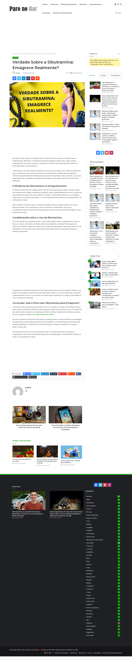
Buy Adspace (46, 13)
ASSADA (89, 573)
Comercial (89, 589)
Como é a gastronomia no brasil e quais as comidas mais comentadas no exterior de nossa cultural (110, 293)
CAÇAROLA (90, 586)
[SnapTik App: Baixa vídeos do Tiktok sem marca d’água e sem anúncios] (95, 264)
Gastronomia (54, 4)
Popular (103, 75)
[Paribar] (23, 8)
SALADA (89, 555)
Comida (88, 509)
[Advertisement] (66, 33)
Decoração (89, 635)
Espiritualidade (90, 626)
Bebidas (88, 524)
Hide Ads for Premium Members (62, 13)
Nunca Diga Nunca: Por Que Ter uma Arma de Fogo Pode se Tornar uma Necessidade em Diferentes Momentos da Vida (112, 182)
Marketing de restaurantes (69, 4)
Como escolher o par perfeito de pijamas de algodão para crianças (47, 461)
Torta (88, 521)
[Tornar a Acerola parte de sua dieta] (23, 451)
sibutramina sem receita (45, 314)
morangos (89, 614)
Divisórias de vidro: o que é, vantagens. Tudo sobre (110, 305)
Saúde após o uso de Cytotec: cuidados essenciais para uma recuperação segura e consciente (109, 138)
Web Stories (82, 653)
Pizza (88, 561)
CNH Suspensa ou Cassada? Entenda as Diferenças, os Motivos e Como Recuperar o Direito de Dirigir (110, 87)
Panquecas (90, 502)
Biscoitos (89, 610)
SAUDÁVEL (89, 552)
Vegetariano (90, 632)
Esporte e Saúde (91, 518)
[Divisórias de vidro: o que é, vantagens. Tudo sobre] (95, 305)
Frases (88, 592)
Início (15, 53)
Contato (89, 653)
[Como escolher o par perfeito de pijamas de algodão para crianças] (47, 451)
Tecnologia (89, 543)
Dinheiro (89, 564)
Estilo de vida (90, 598)
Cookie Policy (73, 653)
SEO (87, 620)
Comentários (115, 75)
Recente (92, 75)
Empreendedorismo (96, 4)
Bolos (88, 499)
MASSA (88, 583)
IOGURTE (89, 604)
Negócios (89, 623)
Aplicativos (89, 570)
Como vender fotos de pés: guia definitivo (70, 461)
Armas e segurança (92, 607)
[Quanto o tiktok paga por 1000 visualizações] (95, 275)
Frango (88, 595)
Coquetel (89, 527)
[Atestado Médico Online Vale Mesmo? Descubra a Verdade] (95, 127)
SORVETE (89, 530)
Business (89, 580)
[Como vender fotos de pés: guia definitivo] (71, 452)
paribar (18, 73)
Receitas (45, 4)
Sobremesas (83, 4)
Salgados (89, 629)
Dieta (88, 558)
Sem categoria (91, 506)
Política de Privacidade (61, 653)
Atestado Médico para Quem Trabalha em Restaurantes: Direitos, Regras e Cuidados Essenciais (110, 115)
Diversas (20, 53)
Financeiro (89, 546)
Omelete (89, 617)
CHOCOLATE (90, 601)
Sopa (88, 567)
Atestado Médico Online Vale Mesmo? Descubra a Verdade (111, 126)
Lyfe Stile (89, 549)
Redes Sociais (90, 577)
